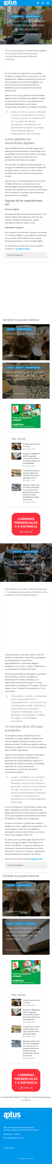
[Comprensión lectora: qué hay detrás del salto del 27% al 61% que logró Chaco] (16, 473)
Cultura (10, 367)
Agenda (9, 923)
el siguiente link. (23, 249)
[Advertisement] (26, 66)
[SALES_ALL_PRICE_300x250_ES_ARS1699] (26, 416)
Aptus (32, 1158)
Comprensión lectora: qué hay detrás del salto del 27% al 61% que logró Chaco (24, 375)
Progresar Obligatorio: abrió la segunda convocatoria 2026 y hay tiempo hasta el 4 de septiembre (32, 458)
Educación (10, 329)
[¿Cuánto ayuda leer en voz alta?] (26, 342)
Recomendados (30, 923)
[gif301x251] (26, 524)
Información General (33, 16)
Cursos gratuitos (17, 16)
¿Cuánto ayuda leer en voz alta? (22, 335)
